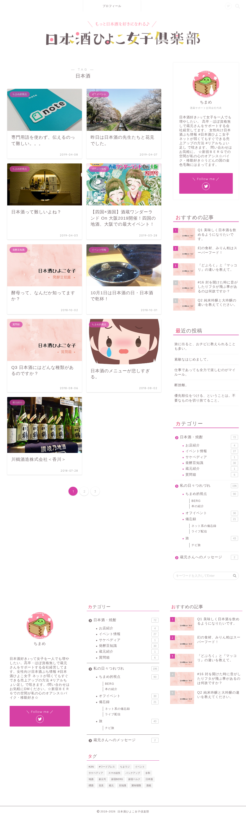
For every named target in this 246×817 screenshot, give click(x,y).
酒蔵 (148, 785)
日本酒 (149, 779)
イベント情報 (210, 451)
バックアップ (133, 773)
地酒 (91, 779)
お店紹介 (210, 445)
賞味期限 (136, 785)
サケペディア (210, 457)
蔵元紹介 (210, 468)
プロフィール (112, 6)
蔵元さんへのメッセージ (207, 557)
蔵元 (111, 785)
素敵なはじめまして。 (192, 359)
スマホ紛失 (114, 773)
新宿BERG (117, 779)
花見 (101, 785)
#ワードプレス (107, 766)
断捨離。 (181, 385)
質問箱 (210, 474)
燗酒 (91, 785)
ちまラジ (125, 766)
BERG (196, 501)
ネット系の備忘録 (203, 526)
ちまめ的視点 (210, 494)
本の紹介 (197, 506)
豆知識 (122, 785)
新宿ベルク (134, 779)
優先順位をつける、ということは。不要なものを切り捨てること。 (205, 398)
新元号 (102, 779)
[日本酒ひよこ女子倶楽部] (123, 44)
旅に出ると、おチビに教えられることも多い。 (205, 346)
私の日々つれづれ (208, 485)
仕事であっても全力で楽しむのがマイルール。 (205, 372)
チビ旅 (196, 545)
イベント (140, 766)
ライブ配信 (199, 531)
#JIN (91, 766)
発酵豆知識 (210, 463)
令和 (147, 773)
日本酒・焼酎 (208, 437)
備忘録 (210, 519)
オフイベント (210, 513)
